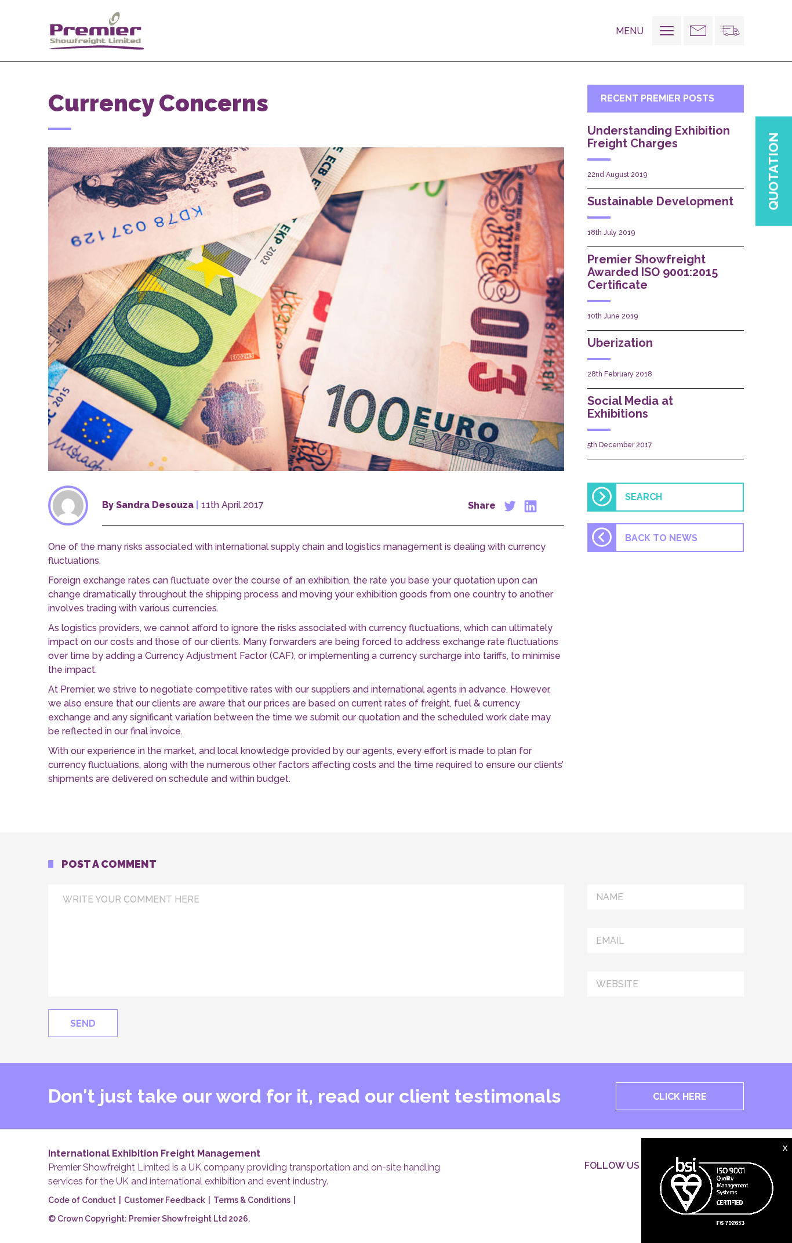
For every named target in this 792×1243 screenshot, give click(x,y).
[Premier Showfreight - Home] (100, 30)
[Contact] (698, 30)
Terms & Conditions (251, 1200)
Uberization (620, 343)
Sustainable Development (660, 201)
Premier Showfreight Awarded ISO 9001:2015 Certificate (652, 272)
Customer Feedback (164, 1200)
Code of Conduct (82, 1200)
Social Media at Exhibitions (630, 407)
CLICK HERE (680, 1096)
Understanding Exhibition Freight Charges (658, 137)
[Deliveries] (729, 30)
